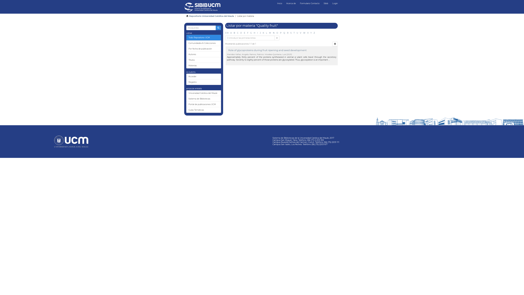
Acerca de (291, 3)
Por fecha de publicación (200, 49)
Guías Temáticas (196, 110)
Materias (192, 65)
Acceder (192, 76)
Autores (192, 54)
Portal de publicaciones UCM (202, 104)
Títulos (191, 60)
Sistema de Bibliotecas (199, 99)
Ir (277, 38)
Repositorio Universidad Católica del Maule (211, 16)
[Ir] (218, 28)
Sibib (326, 3)
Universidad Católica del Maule (202, 93)
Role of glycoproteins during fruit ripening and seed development (267, 50)
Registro (192, 82)
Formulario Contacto (310, 3)
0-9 (226, 33)
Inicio (279, 3)
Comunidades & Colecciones (202, 43)
